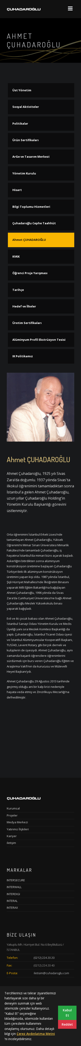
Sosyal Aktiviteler (25, 107)
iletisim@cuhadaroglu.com (51, 973)
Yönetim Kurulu (24, 173)
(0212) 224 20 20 (44, 958)
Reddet (67, 1024)
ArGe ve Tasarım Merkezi (31, 157)
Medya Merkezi (17, 822)
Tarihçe (18, 290)
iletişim (11, 843)
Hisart (17, 190)
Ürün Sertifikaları (25, 140)
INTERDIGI (13, 894)
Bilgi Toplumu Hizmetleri (31, 207)
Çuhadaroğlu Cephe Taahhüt (34, 223)
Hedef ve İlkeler (24, 306)
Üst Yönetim (21, 90)
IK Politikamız (22, 356)
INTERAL (12, 901)
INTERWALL (14, 887)
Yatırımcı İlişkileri (18, 829)
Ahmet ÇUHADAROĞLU (29, 240)
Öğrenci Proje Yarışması (29, 273)
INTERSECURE (16, 880)
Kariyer (12, 836)
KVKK (16, 256)
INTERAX (12, 908)
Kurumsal (13, 808)
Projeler (12, 815)
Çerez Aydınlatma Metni (36, 1034)
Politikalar (20, 123)
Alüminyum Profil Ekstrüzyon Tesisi (38, 340)
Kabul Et (67, 1012)
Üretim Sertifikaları (27, 323)
